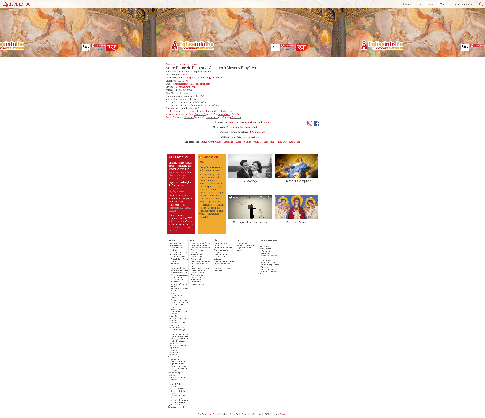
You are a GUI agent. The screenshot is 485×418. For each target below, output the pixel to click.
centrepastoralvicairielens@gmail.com (191, 84)
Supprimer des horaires (222, 264)
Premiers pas (218, 245)
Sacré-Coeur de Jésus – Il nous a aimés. (178, 324)
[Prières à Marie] (296, 207)
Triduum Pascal (176, 277)
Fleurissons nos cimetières (180, 334)
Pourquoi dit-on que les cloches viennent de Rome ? (181, 301)
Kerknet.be (294, 142)
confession (263, 122)
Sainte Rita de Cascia (199, 277)
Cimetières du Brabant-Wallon (179, 392)
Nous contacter (265, 246)
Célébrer (407, 4)
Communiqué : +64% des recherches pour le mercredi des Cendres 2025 (270, 258)
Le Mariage (250, 181)
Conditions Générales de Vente (268, 273)
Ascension (173, 314)
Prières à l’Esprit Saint (198, 270)
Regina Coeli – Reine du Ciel (202, 268)
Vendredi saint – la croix (179, 289)
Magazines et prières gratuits (244, 249)
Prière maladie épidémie (200, 245)
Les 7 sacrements (174, 343)
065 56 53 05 (184, 81)
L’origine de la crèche (178, 257)
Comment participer (221, 243)
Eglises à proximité (203, 117)
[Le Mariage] (250, 166)
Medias (443, 4)
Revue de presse (265, 253)
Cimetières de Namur (178, 402)
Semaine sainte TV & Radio (180, 273)
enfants (254, 127)
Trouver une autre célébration (220, 258)
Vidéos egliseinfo (266, 251)
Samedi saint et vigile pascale (178, 292)
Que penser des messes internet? (179, 369)
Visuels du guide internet (245, 245)
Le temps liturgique (175, 243)
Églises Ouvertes (174, 405)
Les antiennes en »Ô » (179, 252)
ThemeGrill (235, 414)
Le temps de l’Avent (176, 245)
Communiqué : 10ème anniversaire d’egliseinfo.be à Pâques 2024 (269, 265)
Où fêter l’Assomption (296, 181)
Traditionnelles (196, 279)
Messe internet (173, 359)
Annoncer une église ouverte (224, 261)
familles (239, 127)
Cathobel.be (270, 142)
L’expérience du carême (179, 268)
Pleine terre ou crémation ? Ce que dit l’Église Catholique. (178, 384)
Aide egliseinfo (219, 270)
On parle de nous (266, 249)
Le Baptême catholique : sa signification (179, 347)
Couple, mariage (196, 282)
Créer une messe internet (223, 266)
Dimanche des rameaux (179, 275)
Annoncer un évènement (222, 254)
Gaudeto (283, 414)
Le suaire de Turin (177, 305)
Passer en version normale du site (182, 64)
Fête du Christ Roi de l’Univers (178, 249)
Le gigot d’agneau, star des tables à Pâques (180, 308)
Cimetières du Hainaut (178, 396)
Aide (431, 4)
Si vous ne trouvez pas (222, 268)
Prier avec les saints (198, 275)
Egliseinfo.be (16, 4)
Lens (184, 74)
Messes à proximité (203, 114)
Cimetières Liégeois (178, 398)
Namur (247, 142)
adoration (234, 122)
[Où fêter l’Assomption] (296, 166)
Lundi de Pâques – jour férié (180, 311)
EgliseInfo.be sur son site (223, 248)
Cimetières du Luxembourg (180, 400)
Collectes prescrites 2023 (177, 407)
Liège (238, 142)
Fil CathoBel (179, 157)
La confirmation (174, 352)
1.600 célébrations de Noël (269, 269)
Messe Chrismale (177, 279)
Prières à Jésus (196, 257)
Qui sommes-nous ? (464, 4)
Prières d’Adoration (197, 273)
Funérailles (172, 375)
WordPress (206, 414)
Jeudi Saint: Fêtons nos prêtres (179, 285)
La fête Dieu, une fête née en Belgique (179, 319)
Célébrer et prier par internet (179, 366)
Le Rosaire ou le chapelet (201, 261)
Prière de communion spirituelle (198, 251)
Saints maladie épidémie (201, 248)
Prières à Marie (296, 222)
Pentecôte (173, 316)
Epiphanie (174, 261)
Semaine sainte (174, 264)
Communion (173, 350)
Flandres (282, 142)
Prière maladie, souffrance (200, 243)
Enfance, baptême (197, 284)
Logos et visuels (242, 243)
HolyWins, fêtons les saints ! (181, 339)
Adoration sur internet (177, 361)
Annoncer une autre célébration (221, 251)
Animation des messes (176, 341)
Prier (420, 4)
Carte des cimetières (176, 389)
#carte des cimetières (253, 137)
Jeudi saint (175, 282)
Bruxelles (228, 142)
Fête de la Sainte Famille (179, 259)
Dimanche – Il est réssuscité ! (177, 297)
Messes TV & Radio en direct (178, 357)
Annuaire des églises (175, 373)
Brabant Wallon (213, 142)
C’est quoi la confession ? (250, 222)
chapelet (247, 122)
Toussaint (172, 332)
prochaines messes (199, 111)
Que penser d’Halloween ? (180, 336)
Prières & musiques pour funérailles (178, 379)
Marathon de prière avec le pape (201, 265)
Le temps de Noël (175, 254)
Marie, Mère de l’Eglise (178, 330)
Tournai (257, 142)
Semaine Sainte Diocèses (180, 270)
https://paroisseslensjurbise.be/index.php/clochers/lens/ (197, 77)
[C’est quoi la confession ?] (250, 207)
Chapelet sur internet (176, 364)
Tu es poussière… (177, 266)
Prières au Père (196, 254)
